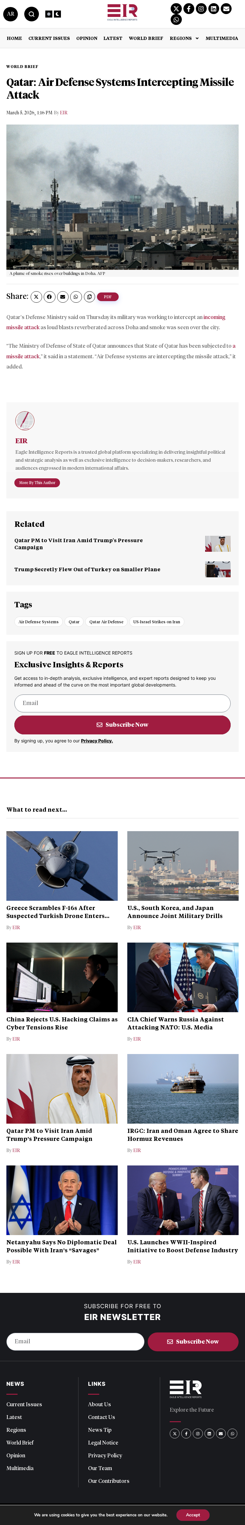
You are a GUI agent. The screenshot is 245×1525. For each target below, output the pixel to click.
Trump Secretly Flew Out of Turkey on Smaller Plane (87, 569)
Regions (181, 38)
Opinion (86, 38)
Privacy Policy (105, 1455)
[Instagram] (201, 8)
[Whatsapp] (176, 19)
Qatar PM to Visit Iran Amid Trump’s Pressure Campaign (49, 1134)
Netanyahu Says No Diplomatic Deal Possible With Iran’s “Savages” (61, 1246)
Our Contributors (109, 1481)
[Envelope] (226, 8)
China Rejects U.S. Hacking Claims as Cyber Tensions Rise (62, 1023)
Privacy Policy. (97, 740)
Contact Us (101, 1417)
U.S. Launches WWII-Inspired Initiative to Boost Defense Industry (182, 1246)
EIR (64, 113)
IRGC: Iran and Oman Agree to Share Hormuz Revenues (182, 1134)
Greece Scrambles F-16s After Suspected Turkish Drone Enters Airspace (55, 915)
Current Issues (49, 38)
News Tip (100, 1430)
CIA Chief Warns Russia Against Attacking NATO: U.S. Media (175, 1023)
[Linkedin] (213, 8)
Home (14, 38)
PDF (108, 296)
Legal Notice (103, 1442)
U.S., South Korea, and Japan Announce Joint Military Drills (175, 911)
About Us (99, 1404)
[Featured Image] (218, 544)
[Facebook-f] (188, 8)
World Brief (146, 38)
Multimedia (222, 38)
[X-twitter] (176, 8)
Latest (112, 38)
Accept (193, 1515)
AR (10, 14)
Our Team (100, 1468)
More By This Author (37, 482)
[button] (36, 297)
